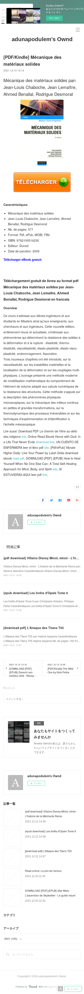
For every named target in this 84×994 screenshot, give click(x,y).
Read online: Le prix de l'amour (43, 871)
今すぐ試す (54, 18)
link (24, 436)
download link (45, 442)
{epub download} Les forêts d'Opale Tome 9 (35, 593)
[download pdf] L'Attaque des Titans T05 (33, 628)
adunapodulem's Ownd (42, 39)
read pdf (18, 458)
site (46, 447)
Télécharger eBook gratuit (22, 259)
